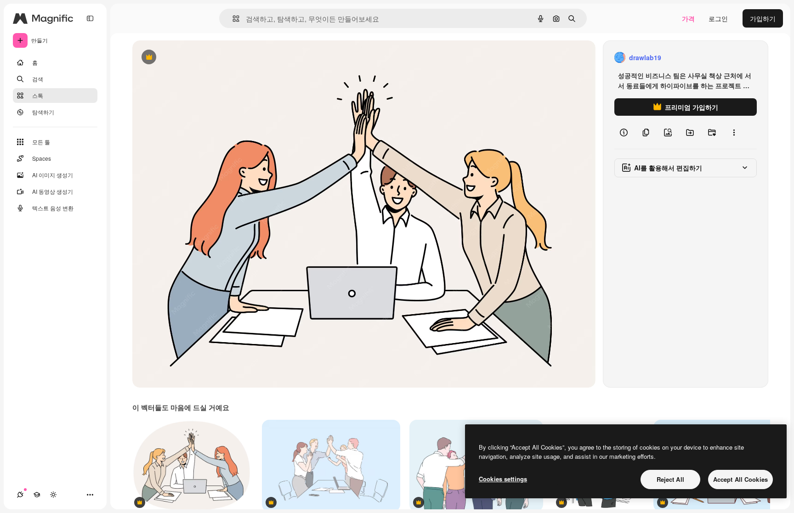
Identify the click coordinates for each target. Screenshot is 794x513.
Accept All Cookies (740, 479)
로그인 (718, 18)
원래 (185, 57)
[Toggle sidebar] (90, 18)
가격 (688, 18)
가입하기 (763, 18)
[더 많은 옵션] (734, 132)
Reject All (670, 479)
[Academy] (36, 494)
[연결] (20, 494)
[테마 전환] (53, 494)
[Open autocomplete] (232, 18)
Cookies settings (503, 478)
